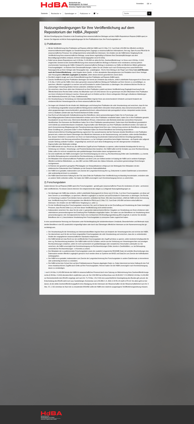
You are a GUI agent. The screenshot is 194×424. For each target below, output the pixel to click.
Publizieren (84, 13)
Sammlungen (69, 13)
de (148, 4)
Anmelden (140, 3)
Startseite (44, 13)
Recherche (55, 13)
